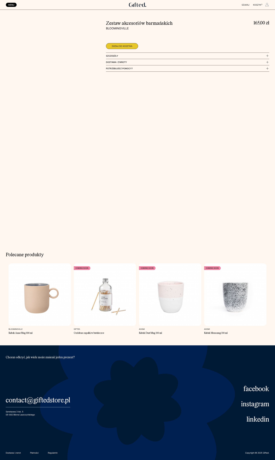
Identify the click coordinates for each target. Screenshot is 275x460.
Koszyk (257, 5)
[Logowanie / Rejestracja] (267, 5)
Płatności (34, 453)
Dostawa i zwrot (13, 453)
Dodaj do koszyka (122, 46)
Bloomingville (117, 28)
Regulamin (53, 453)
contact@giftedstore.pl (38, 400)
